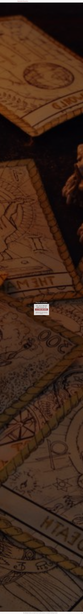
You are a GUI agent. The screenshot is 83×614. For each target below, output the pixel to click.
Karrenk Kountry (23, 1)
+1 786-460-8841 (42, 309)
